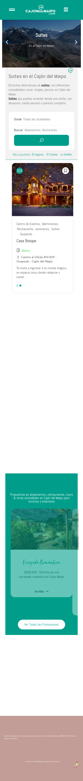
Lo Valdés (66, 154)
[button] (69, 9)
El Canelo (52, 154)
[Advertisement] (41, 426)
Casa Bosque (26, 240)
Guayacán (26, 234)
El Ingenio (38, 154)
